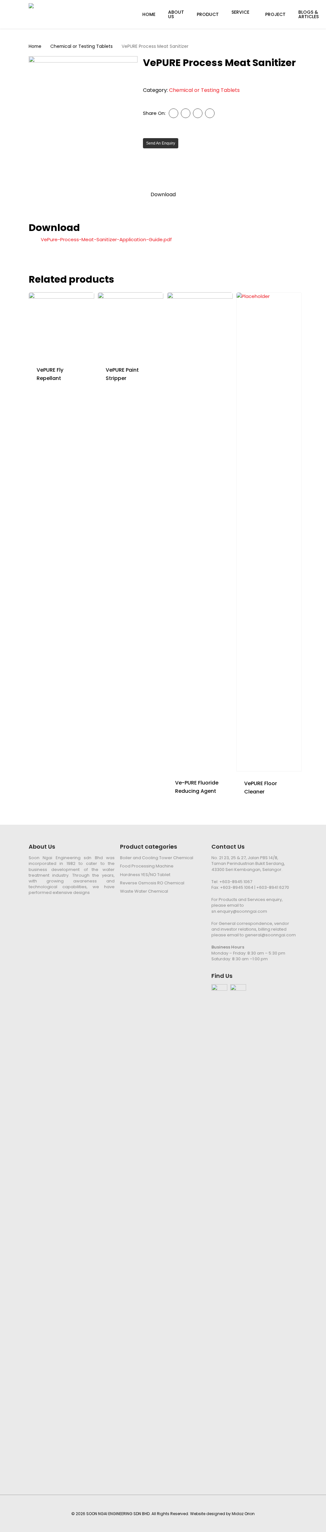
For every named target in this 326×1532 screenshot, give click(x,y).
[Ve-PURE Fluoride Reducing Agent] (200, 531)
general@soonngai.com (270, 935)
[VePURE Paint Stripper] (130, 325)
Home (35, 46)
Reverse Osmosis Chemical (152, 883)
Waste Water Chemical (144, 891)
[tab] (163, 194)
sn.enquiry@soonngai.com (239, 911)
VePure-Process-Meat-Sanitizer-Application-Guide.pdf (106, 239)
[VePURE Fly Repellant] (61, 325)
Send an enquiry (160, 143)
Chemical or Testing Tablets (81, 46)
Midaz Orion (243, 1513)
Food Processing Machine (147, 866)
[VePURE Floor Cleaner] (269, 531)
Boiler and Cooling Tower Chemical (156, 858)
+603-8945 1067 (235, 882)
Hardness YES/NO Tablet (145, 875)
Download (163, 194)
